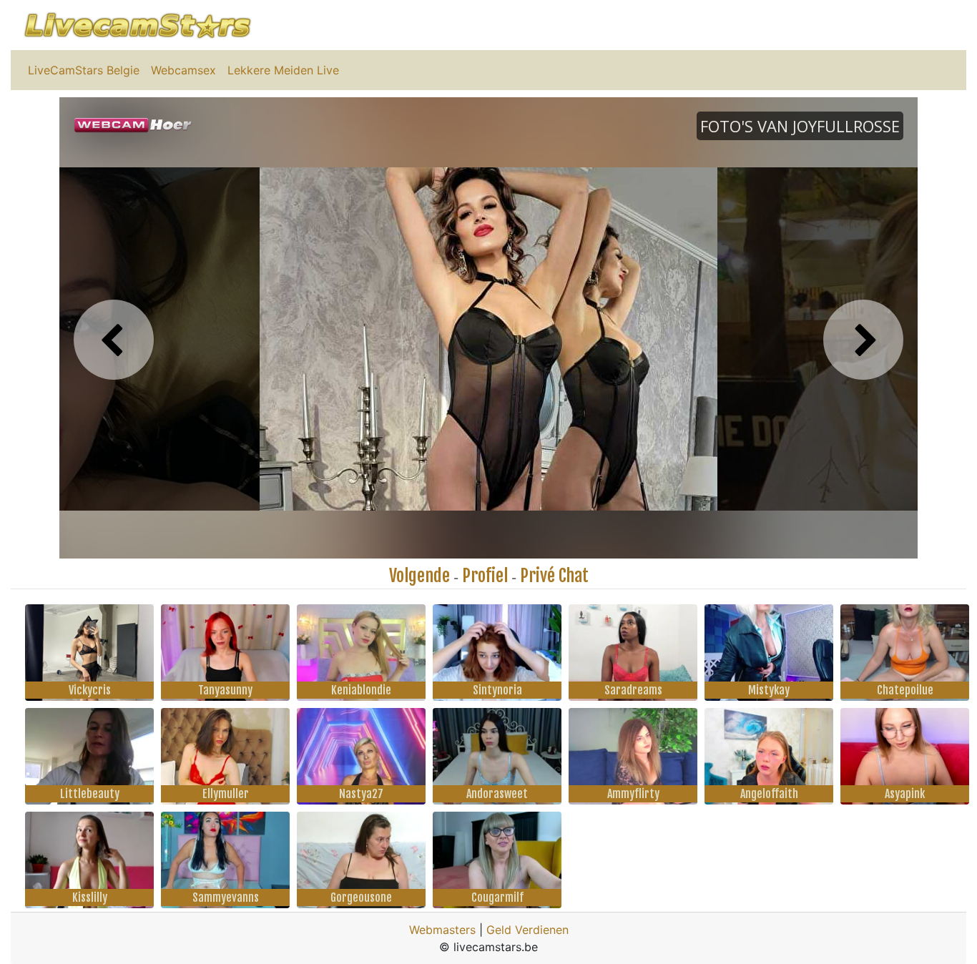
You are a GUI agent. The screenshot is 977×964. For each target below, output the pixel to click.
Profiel (485, 575)
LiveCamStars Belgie (83, 70)
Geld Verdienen (527, 930)
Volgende (419, 575)
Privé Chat (554, 575)
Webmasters (442, 930)
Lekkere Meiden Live (283, 70)
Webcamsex (183, 70)
